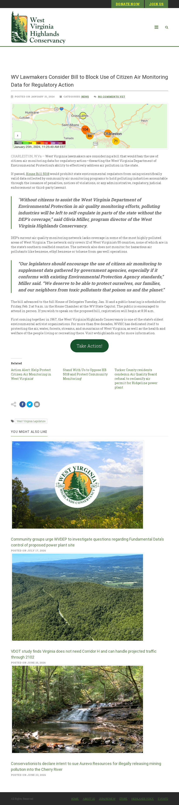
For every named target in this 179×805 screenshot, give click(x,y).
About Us (89, 798)
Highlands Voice (142, 798)
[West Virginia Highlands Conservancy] (38, 27)
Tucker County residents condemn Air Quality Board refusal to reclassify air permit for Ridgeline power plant (136, 378)
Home (75, 798)
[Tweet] (30, 404)
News (85, 96)
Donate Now (128, 4)
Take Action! (89, 346)
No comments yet (111, 96)
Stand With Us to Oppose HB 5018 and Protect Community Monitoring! (85, 374)
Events (163, 798)
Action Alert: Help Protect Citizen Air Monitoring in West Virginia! (31, 374)
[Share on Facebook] (22, 404)
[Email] (37, 404)
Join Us (156, 4)
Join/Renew (107, 798)
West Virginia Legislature (31, 421)
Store (123, 798)
